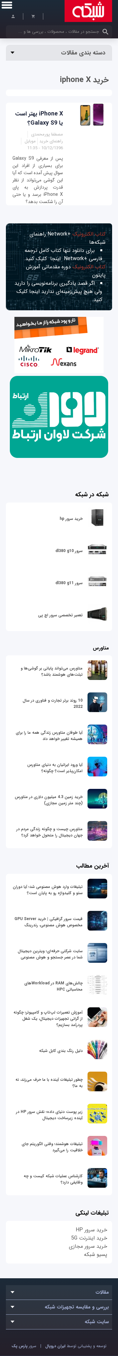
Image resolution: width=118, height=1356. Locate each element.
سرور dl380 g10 (69, 551)
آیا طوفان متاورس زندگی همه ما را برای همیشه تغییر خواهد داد (49, 735)
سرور (23, 1346)
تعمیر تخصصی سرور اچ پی (60, 615)
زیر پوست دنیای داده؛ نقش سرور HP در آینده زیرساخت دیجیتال (49, 1115)
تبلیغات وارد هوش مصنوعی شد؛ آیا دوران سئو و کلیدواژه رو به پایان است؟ (48, 890)
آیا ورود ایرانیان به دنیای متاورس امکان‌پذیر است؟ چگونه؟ (55, 768)
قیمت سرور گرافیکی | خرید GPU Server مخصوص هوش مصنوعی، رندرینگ (48, 922)
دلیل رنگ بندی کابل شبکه (61, 1051)
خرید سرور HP (91, 1230)
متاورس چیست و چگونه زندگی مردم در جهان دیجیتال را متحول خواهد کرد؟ (49, 832)
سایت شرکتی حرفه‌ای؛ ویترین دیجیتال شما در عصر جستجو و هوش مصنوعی (50, 954)
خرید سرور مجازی (88, 1246)
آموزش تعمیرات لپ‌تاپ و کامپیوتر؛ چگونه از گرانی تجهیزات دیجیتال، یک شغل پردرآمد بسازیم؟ (48, 1018)
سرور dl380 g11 (69, 583)
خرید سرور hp (71, 519)
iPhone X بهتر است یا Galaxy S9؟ (39, 118)
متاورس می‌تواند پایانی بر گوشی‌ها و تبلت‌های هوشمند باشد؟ (52, 671)
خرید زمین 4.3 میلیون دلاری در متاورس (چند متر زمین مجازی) (49, 800)
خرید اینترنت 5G (89, 1238)
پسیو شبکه (95, 1254)
